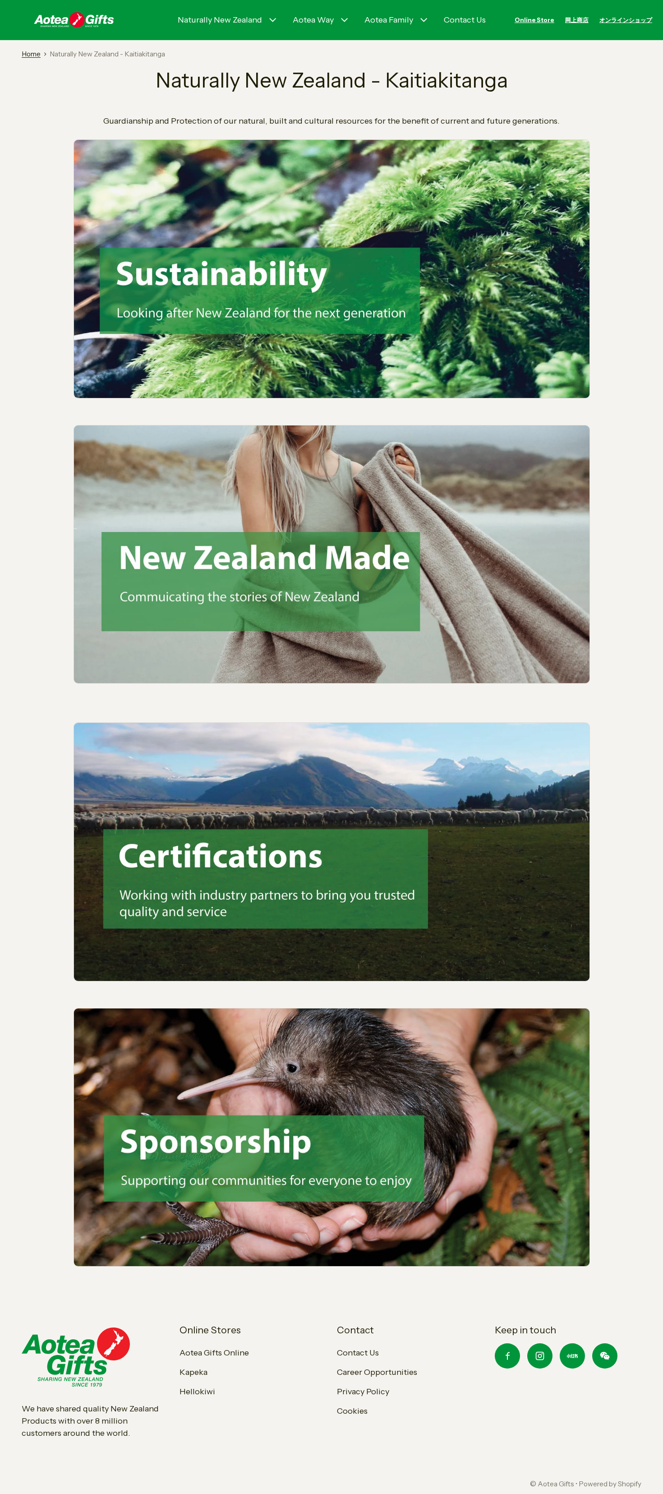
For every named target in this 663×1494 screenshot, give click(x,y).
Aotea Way (313, 20)
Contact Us (465, 20)
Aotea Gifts (556, 1484)
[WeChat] (604, 1356)
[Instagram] (539, 1356)
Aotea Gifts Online (214, 1353)
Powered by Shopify (610, 1484)
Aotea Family (388, 20)
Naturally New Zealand (220, 20)
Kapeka (193, 1372)
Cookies (352, 1411)
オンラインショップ (625, 19)
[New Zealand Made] (332, 554)
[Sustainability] (332, 268)
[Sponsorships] (332, 1137)
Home (31, 54)
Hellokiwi (197, 1392)
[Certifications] (332, 851)
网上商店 (577, 19)
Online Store (534, 19)
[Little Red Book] (572, 1356)
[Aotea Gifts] (74, 19)
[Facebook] (507, 1356)
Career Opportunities (377, 1372)
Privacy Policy (363, 1392)
